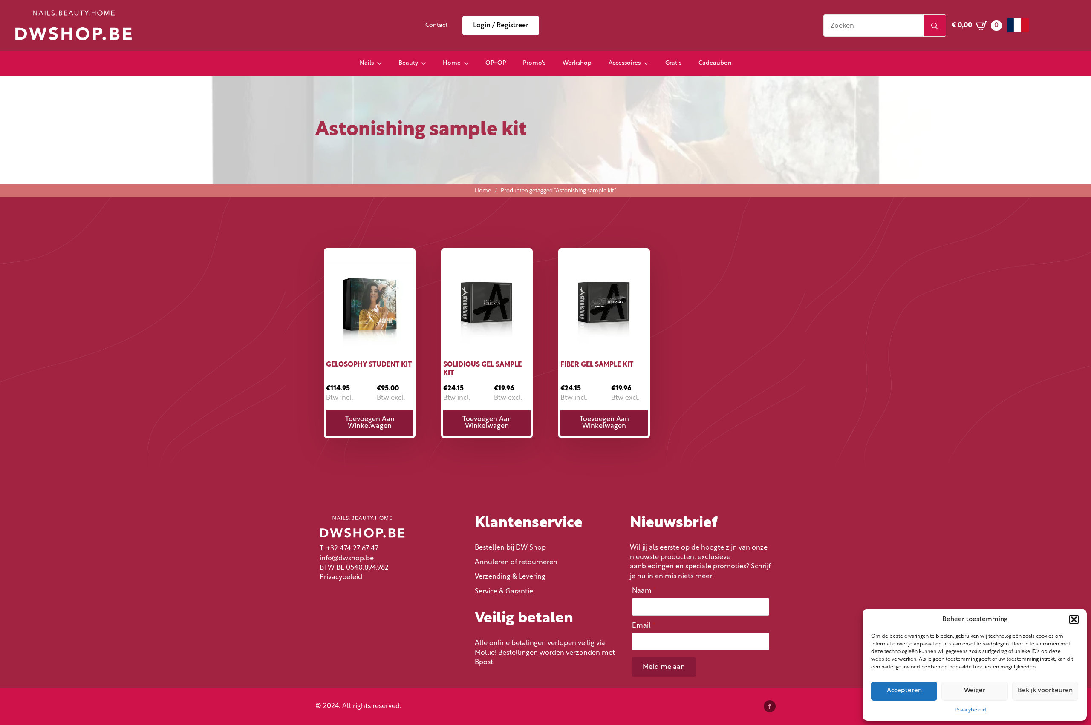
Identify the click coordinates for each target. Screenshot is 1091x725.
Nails (367, 63)
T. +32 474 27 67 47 (349, 548)
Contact (436, 25)
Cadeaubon (715, 63)
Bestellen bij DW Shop (510, 547)
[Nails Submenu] (382, 63)
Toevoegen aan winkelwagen (370, 423)
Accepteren (904, 691)
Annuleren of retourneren (516, 562)
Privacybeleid (970, 710)
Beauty (408, 63)
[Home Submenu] (469, 63)
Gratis (673, 63)
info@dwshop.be (347, 558)
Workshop (577, 63)
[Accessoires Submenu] (649, 63)
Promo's (534, 63)
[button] (1074, 619)
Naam (644, 590)
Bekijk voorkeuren (1045, 691)
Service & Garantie (504, 591)
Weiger (974, 691)
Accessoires (625, 63)
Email (643, 625)
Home (452, 63)
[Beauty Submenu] (426, 63)
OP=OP (495, 63)
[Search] (935, 26)
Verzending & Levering (510, 576)
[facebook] (770, 706)
